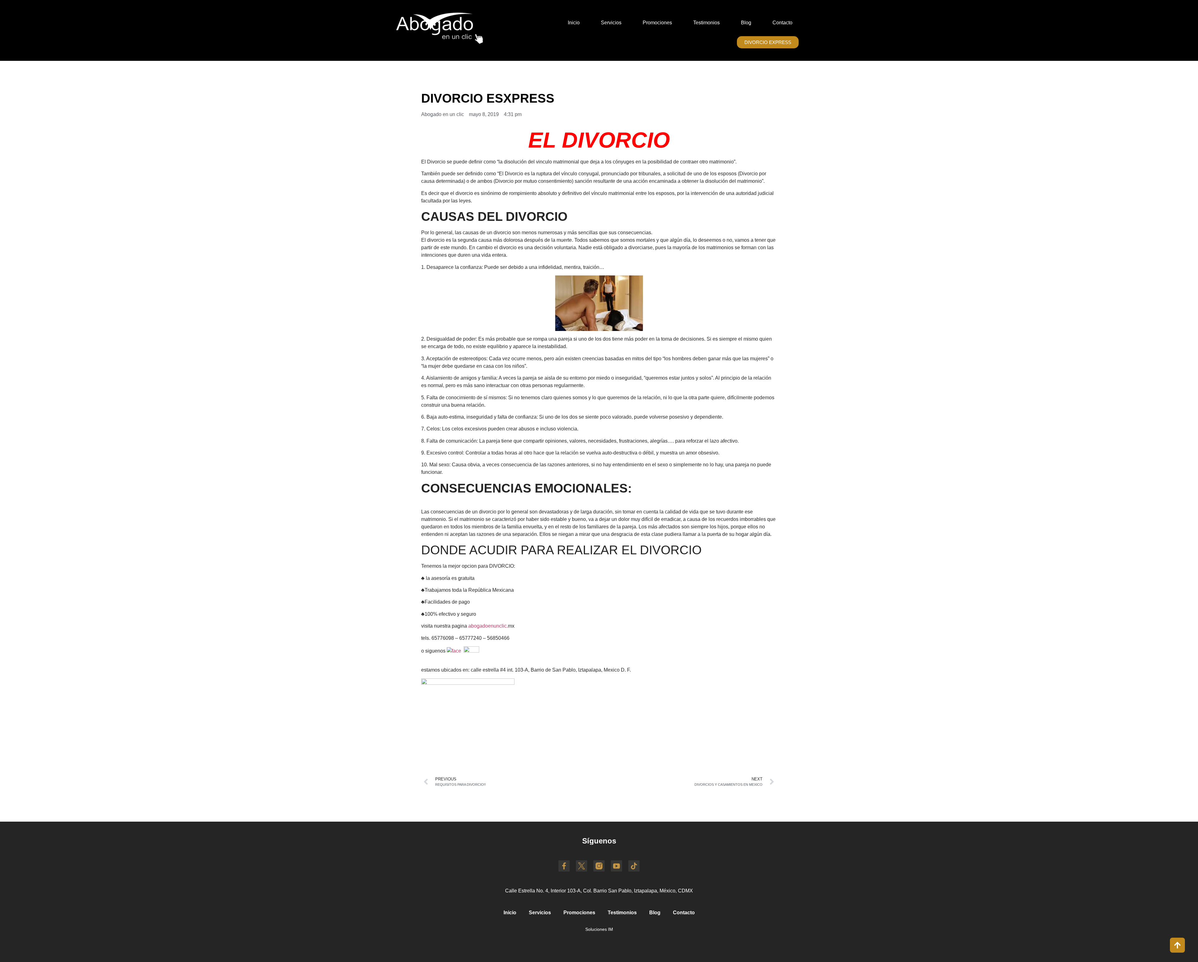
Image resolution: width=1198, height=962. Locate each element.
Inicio (574, 22)
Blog (746, 22)
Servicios (611, 22)
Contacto (782, 22)
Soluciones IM (599, 929)
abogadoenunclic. (488, 626)
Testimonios (706, 22)
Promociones (657, 22)
